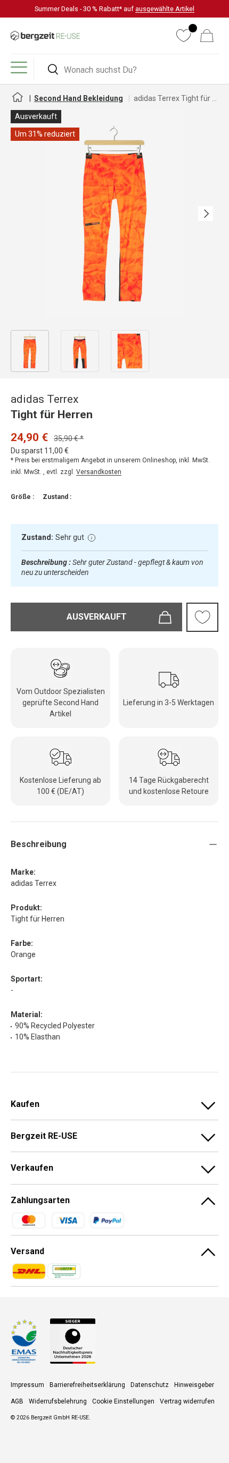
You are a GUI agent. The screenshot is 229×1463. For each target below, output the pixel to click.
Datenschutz (149, 1385)
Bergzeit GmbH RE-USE (60, 1417)
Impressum (27, 1385)
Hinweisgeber (194, 1385)
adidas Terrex (44, 399)
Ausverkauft (97, 617)
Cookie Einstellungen (123, 1401)
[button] (206, 35)
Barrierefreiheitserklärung (87, 1385)
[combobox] (127, 70)
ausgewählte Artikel (164, 9)
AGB (17, 1401)
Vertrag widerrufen (187, 1401)
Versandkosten (98, 472)
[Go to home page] (17, 101)
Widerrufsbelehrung (58, 1401)
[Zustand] (91, 537)
